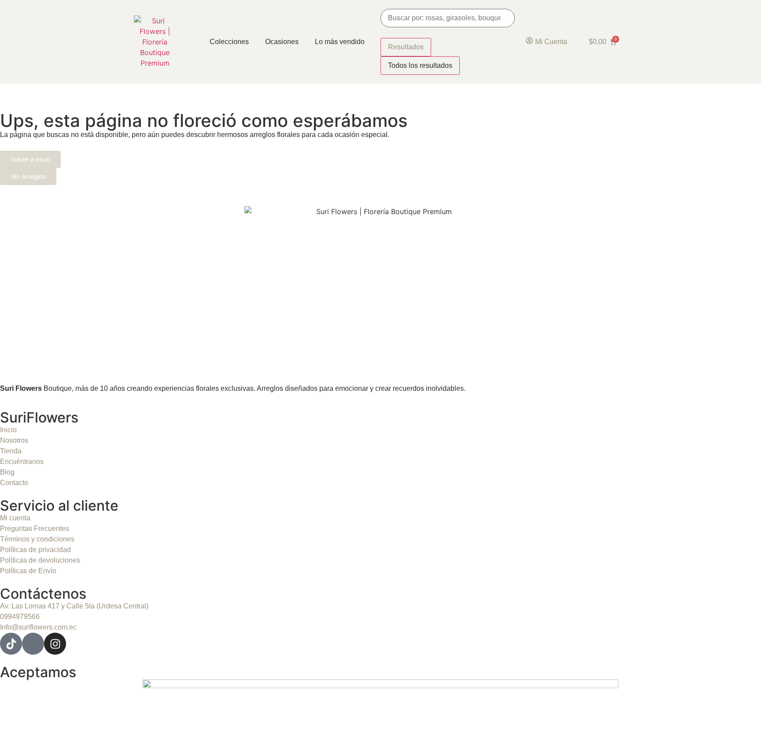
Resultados (406, 47)
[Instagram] (55, 644)
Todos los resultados (420, 65)
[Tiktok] (11, 644)
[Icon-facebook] (33, 644)
